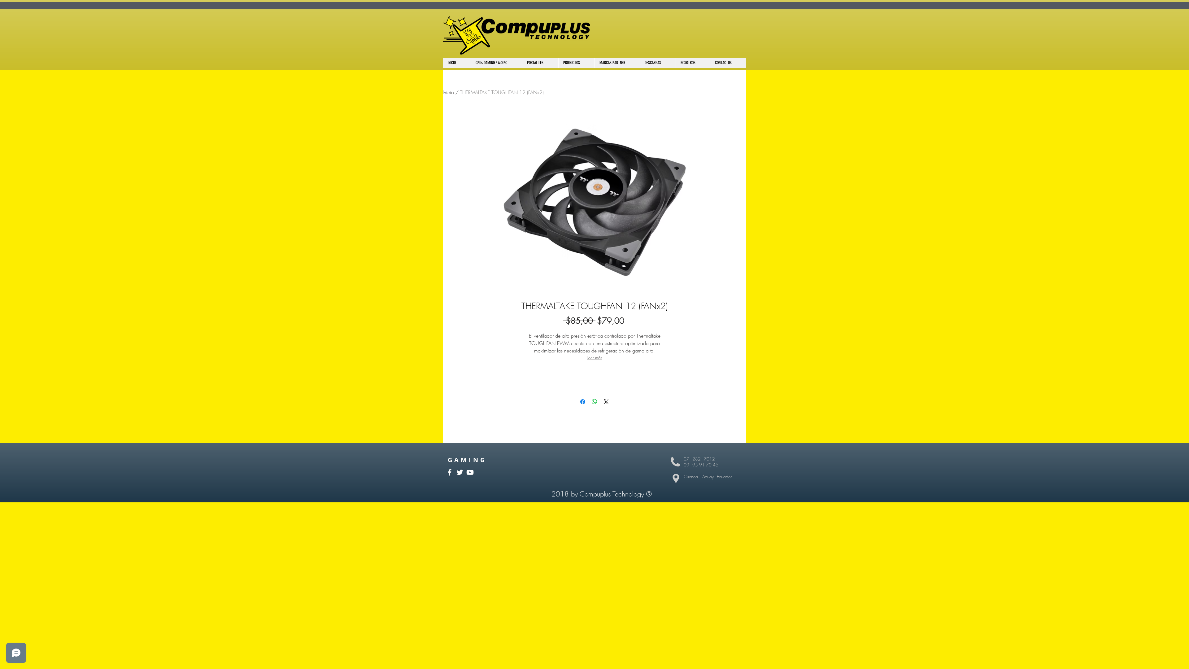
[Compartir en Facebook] (582, 401)
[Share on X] (606, 401)
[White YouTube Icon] (470, 472)
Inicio (448, 92)
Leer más (594, 358)
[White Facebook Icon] (449, 472)
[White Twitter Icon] (459, 472)
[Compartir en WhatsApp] (594, 401)
